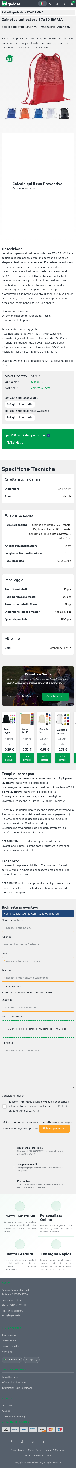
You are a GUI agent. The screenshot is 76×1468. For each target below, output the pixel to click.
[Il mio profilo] (64, 3)
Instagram (43, 1441)
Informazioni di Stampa (14, 1382)
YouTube (64, 1441)
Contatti (6, 1411)
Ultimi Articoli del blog (13, 1417)
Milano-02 (37, 382)
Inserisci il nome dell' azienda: (22, 944)
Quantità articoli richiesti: (21, 1007)
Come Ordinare (10, 1377)
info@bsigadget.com (13, 1315)
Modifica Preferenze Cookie (38, 1455)
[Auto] (31, 1359)
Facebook (11, 1441)
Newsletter (7, 1352)
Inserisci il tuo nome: (18, 927)
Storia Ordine (9, 1341)
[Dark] (36, 1359)
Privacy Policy (17, 1450)
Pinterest (32, 1441)
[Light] (26, 1359)
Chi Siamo (7, 1406)
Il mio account (9, 1335)
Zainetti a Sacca (41, 388)
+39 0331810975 (15, 1311)
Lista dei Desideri (10, 1346)
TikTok (53, 1441)
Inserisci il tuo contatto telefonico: (26, 977)
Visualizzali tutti (55, 696)
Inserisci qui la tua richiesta (22, 1050)
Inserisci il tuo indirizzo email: (23, 961)
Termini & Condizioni (55, 1450)
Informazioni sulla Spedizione (17, 1388)
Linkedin (22, 1441)
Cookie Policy (34, 1450)
